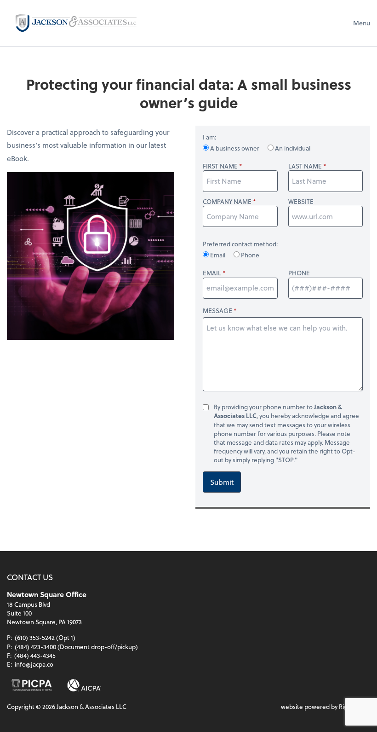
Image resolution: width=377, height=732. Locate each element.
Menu (361, 23)
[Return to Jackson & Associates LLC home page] (76, 23)
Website (301, 201)
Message (217, 310)
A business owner (235, 148)
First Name (220, 166)
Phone (249, 254)
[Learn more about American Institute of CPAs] (84, 685)
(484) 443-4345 (35, 655)
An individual (292, 148)
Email (218, 254)
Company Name (227, 201)
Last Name (305, 166)
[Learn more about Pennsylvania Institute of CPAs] (31, 685)
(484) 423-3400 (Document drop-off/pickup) (76, 646)
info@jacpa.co (34, 664)
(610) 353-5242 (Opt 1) (45, 637)
